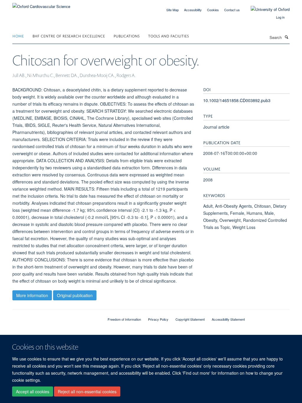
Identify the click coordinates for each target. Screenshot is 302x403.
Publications (126, 35)
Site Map (172, 9)
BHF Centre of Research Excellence (68, 35)
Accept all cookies (32, 391)
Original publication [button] (75, 295)
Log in (280, 17)
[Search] (286, 37)
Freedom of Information (124, 319)
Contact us (232, 9)
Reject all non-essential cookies (87, 391)
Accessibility (193, 9)
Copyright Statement (190, 319)
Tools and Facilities (168, 35)
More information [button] (32, 295)
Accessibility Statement (228, 319)
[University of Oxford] (266, 9)
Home (18, 35)
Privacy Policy (158, 319)
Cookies (213, 9)
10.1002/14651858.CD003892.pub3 (236, 100)
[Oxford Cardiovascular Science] (41, 4)
